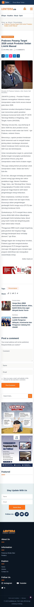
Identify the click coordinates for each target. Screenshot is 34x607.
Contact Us (4, 571)
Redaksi (4, 555)
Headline (10, 15)
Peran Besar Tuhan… (19, 2)
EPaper (3, 15)
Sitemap (23, 598)
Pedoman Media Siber (8, 553)
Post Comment (10, 385)
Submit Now (17, 507)
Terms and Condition (13, 598)
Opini (21, 15)
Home (3, 22)
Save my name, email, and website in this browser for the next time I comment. (16, 379)
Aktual (16, 15)
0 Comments (20, 49)
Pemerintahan (7, 37)
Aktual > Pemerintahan (15, 22)
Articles (3, 569)
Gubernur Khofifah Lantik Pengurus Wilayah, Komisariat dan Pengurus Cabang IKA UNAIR (22, 322)
